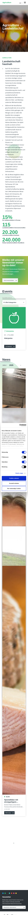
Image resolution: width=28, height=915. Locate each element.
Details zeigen (19, 473)
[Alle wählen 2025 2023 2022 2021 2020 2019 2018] (14, 365)
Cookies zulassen (14, 478)
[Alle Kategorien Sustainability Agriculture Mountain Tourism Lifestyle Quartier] (14, 302)
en (13, 843)
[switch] (24, 457)
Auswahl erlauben (14, 483)
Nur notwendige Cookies (14, 488)
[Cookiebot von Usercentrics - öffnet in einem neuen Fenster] (19, 425)
